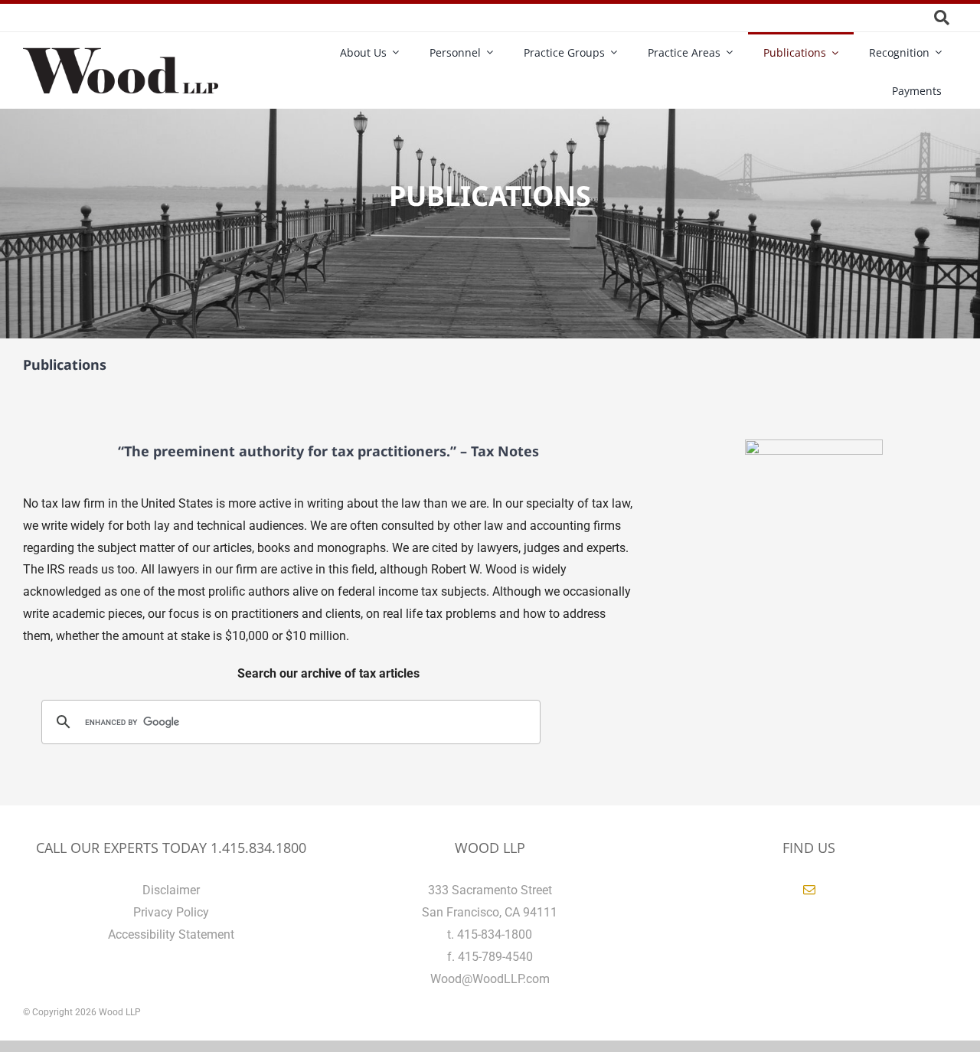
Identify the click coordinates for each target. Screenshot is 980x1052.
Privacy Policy (171, 912)
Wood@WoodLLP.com (490, 979)
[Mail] (809, 890)
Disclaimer (171, 890)
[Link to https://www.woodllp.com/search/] (941, 17)
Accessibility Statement (171, 934)
